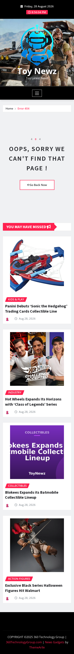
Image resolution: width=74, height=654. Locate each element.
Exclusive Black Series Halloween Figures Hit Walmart (33, 588)
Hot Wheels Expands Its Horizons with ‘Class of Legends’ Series (33, 402)
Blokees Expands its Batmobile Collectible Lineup (31, 495)
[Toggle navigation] (37, 93)
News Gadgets (54, 642)
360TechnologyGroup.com (24, 642)
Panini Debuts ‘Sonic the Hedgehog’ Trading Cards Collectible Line (36, 308)
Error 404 (23, 108)
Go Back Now (38, 185)
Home (9, 108)
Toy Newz (37, 70)
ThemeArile (37, 647)
